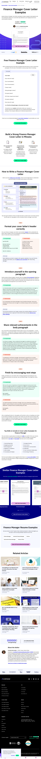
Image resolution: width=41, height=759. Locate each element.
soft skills (11, 438)
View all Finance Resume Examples (20, 544)
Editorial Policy (23, 708)
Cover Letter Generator (5, 702)
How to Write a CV (24, 693)
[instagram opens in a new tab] (38, 679)
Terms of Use (4, 729)
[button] (33, 75)
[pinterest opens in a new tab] (36, 679)
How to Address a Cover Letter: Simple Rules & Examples (9, 589)
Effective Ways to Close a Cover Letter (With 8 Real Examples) (30, 608)
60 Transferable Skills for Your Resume (9, 608)
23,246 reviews (31, 738)
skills (23, 436)
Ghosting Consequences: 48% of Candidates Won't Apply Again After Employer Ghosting (10, 628)
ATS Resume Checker (5, 695)
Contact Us (3, 719)
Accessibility (4, 723)
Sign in (31, 2)
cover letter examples (12, 476)
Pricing (22, 712)
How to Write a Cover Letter (6, 708)
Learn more (13, 755)
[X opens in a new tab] (31, 679)
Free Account (36, 1)
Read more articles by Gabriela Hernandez (17, 663)
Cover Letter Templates (5, 704)
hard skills (17, 438)
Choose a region (5, 737)
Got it (17, 755)
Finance (28, 536)
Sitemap (22, 710)
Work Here (3, 731)
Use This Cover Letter (20, 46)
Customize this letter (20, 123)
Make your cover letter (20, 160)
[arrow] (3, 491)
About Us (22, 702)
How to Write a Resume (5, 693)
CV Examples (23, 687)
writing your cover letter (15, 177)
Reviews (22, 704)
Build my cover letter (20, 424)
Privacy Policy (4, 727)
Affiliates (3, 725)
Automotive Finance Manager (10, 539)
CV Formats (23, 691)
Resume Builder (5, 5)
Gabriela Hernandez (24, 26)
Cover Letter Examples (12, 5)
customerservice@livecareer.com (26, 719)
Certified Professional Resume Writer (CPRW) (23, 652)
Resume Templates (5, 691)
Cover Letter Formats (5, 710)
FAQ (2, 721)
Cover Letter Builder (31, 457)
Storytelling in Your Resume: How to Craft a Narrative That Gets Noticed (10, 569)
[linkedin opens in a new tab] (34, 679)
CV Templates (23, 689)
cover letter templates (23, 118)
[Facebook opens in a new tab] (29, 679)
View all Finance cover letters (20, 514)
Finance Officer (21, 539)
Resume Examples (5, 689)
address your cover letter (21, 259)
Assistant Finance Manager (18, 536)
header (26, 232)
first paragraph (30, 277)
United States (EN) (15, 737)
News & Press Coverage (25, 706)
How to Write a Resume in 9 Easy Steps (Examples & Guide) (30, 589)
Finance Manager (7, 536)
